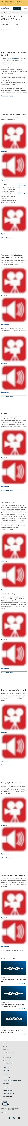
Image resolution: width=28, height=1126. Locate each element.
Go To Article (22, 983)
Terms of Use (6, 1077)
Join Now (17, 8)
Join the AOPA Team (7, 1057)
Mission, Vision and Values (9, 1052)
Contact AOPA (6, 1067)
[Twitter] (8, 1118)
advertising (6, 1074)
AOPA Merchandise (8, 1090)
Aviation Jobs (6, 1087)
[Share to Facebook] (7, 24)
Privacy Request (7, 1096)
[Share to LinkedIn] (13, 24)
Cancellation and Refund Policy (12, 1080)
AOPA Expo (15, 58)
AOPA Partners (6, 1060)
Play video (3, 151)
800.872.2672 (4, 1112)
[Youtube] (19, 1118)
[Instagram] (14, 1118)
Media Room (6, 1070)
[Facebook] (3, 1118)
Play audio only (5, 180)
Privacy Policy (7, 1083)
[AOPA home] (5, 8)
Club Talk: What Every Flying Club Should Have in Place (12, 1005)
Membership (5, 1049)
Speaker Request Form (8, 1063)
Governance (6, 1054)
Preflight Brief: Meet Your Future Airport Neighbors (12, 1031)
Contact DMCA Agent (8, 1093)
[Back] (2, 12)
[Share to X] (10, 24)
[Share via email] (17, 24)
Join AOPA (5, 1046)
